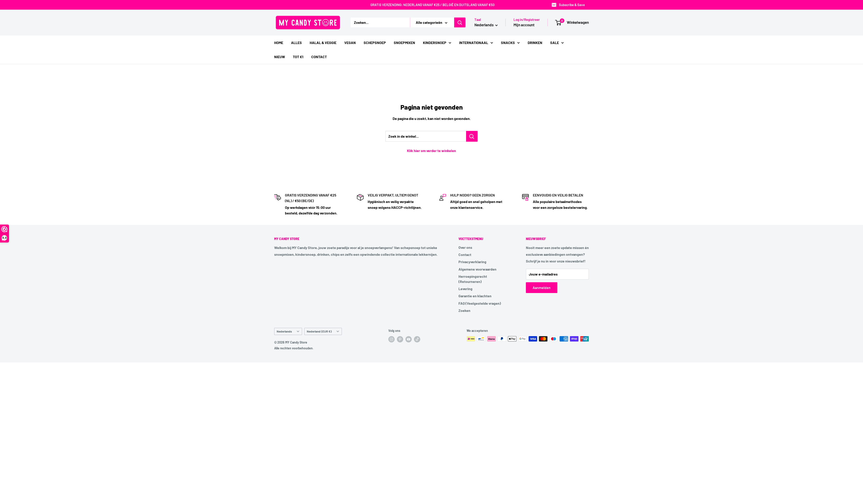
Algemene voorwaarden (477, 269)
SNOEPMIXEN (404, 42)
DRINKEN (535, 42)
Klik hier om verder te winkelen (431, 150)
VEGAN (350, 42)
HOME (278, 42)
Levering (465, 289)
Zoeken (464, 310)
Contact (464, 254)
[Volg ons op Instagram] (391, 339)
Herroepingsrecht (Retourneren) (472, 278)
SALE (554, 42)
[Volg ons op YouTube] (408, 339)
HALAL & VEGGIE (323, 42)
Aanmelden (542, 287)
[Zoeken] (459, 22)
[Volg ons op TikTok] (417, 339)
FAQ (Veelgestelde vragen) (479, 303)
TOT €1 (298, 57)
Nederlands (284, 331)
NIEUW (279, 57)
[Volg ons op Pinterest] (400, 339)
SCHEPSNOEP (375, 42)
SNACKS (508, 42)
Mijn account (524, 24)
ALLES (296, 42)
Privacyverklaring (472, 262)
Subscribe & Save (572, 5)
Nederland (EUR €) (319, 331)
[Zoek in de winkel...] (472, 136)
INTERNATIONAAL (473, 42)
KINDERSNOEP (434, 42)
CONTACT (319, 57)
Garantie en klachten (475, 296)
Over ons (465, 247)
